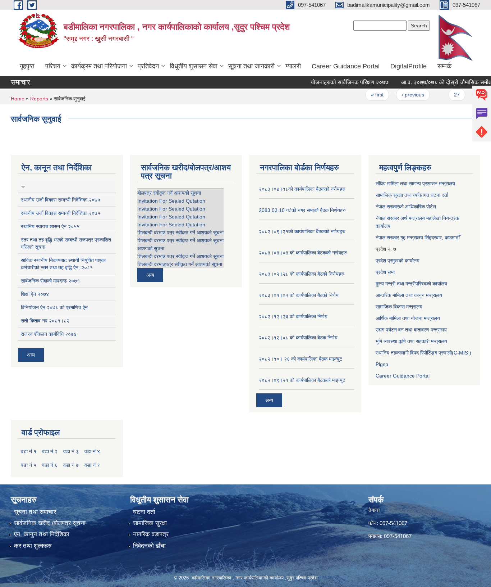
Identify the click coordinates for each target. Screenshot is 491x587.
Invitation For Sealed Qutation (171, 201)
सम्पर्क (444, 66)
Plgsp (382, 364)
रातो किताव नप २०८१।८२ (45, 321)
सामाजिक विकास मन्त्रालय (399, 307)
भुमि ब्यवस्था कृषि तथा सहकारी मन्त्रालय (411, 341)
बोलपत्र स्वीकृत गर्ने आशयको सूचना (169, 193)
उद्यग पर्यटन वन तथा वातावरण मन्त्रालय (411, 330)
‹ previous (402, 95)
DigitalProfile (408, 66)
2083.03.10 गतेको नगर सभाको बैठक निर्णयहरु (302, 210)
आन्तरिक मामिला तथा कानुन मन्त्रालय (409, 295)
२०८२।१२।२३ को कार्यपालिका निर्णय (293, 316)
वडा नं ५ (28, 465)
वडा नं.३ (71, 451)
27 (447, 95)
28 (470, 95)
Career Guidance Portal (346, 66)
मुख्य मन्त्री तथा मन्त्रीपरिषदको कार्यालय (411, 283)
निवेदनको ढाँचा (149, 545)
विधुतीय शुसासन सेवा (193, 66)
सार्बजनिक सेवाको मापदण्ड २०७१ (50, 281)
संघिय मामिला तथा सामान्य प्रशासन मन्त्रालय (415, 183)
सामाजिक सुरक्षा (150, 523)
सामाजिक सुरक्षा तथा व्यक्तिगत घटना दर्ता (412, 195)
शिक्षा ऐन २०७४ (35, 294)
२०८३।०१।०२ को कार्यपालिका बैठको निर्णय (299, 295)
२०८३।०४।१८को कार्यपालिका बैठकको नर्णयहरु (302, 189)
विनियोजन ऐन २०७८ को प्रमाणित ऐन (54, 307)
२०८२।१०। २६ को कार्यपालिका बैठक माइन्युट (300, 359)
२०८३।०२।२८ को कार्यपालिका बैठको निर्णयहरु (301, 274)
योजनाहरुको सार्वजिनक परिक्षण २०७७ (340, 82)
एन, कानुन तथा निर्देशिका (41, 534)
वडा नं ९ (92, 465)
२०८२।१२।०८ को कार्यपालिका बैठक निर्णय (298, 337)
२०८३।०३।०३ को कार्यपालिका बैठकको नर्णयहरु (303, 253)
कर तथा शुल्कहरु (33, 545)
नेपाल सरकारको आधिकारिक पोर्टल (406, 206)
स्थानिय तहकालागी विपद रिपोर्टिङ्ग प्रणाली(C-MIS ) (423, 353)
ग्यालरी (293, 66)
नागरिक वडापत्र (151, 534)
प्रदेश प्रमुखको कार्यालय (397, 260)
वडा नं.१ (28, 451)
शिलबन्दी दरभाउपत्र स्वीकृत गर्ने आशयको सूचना (179, 264)
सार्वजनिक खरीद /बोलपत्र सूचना (50, 523)
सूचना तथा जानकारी (251, 66)
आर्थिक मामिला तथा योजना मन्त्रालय (408, 318)
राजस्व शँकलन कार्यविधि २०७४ (49, 334)
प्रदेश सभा (385, 272)
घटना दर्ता (144, 512)
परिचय (52, 66)
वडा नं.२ (50, 451)
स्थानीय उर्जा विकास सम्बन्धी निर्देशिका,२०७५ (60, 200)
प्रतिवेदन (148, 66)
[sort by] (23, 186)
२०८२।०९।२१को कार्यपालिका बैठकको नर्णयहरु (302, 231)
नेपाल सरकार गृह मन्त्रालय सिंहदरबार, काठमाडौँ (418, 237)
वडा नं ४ (92, 451)
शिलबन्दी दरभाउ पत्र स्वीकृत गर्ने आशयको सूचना (180, 232)
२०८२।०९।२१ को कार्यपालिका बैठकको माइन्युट (302, 380)
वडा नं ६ (50, 465)
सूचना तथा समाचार (35, 512)
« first (367, 95)
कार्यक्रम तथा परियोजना (99, 66)
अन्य (31, 355)
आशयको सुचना (150, 248)
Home (17, 98)
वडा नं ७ (71, 465)
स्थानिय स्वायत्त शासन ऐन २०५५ (50, 226)
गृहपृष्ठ (27, 66)
